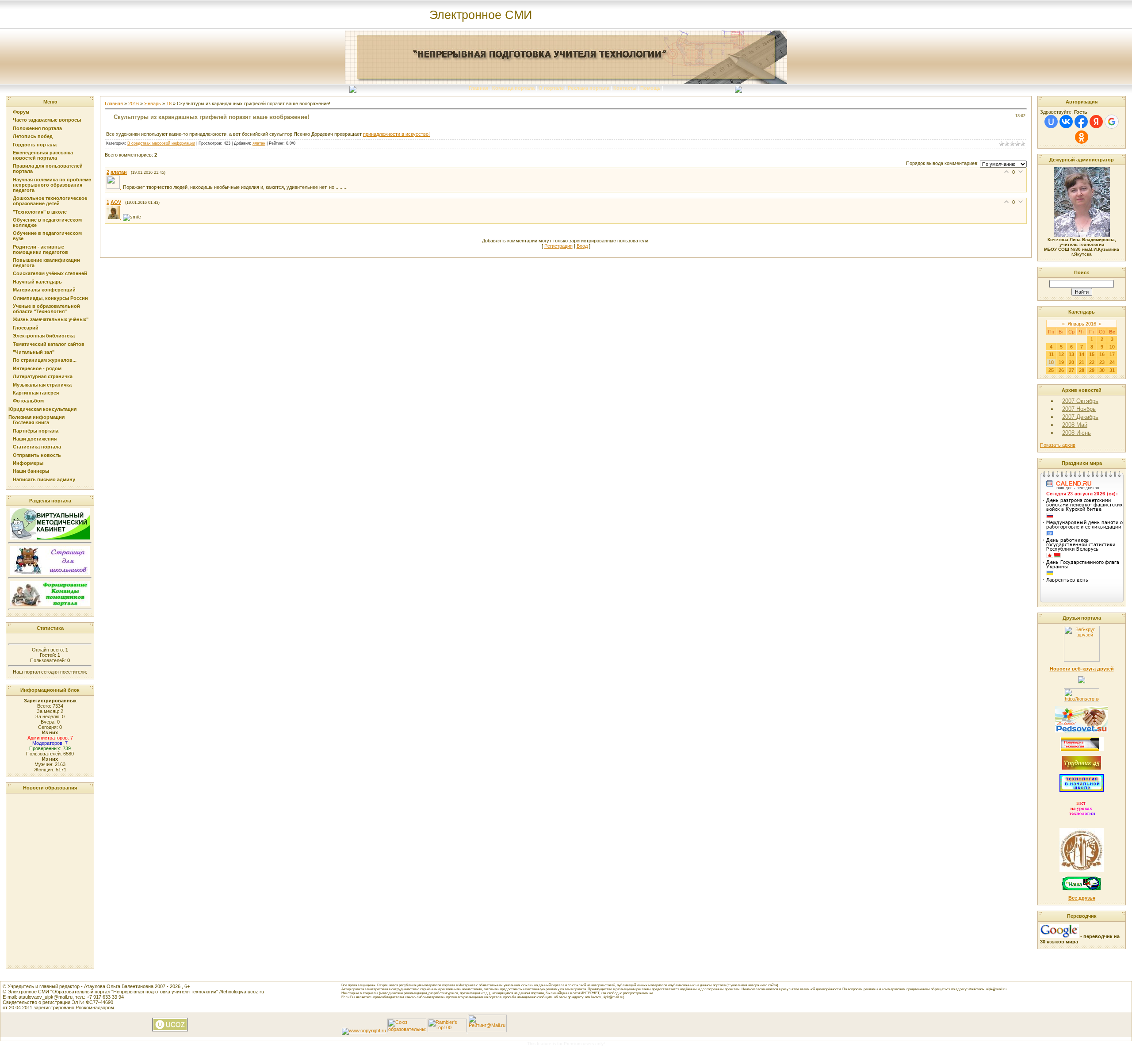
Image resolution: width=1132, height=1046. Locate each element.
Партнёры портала (35, 430)
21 (1081, 362)
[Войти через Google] (1112, 122)
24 (1112, 362)
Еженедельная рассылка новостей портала (43, 155)
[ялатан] (115, 187)
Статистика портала (37, 446)
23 (1102, 362)
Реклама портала (588, 88)
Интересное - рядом (37, 368)
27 (1071, 370)
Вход (582, 246)
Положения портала (37, 128)
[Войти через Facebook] (1081, 121)
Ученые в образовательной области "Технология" (46, 308)
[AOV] (115, 217)
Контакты (624, 88)
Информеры (28, 463)
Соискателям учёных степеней (50, 273)
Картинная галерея (36, 392)
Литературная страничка (43, 376)
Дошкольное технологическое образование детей (50, 200)
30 (1102, 370)
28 (1081, 370)
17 (1112, 354)
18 (169, 103)
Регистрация (558, 246)
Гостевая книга (31, 422)
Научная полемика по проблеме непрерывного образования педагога (52, 185)
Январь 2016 (1081, 323)
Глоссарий (25, 327)
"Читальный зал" (33, 352)
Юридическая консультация (42, 409)
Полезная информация (36, 417)
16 (1102, 354)
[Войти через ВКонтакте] (1066, 121)
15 (1091, 354)
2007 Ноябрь (1079, 409)
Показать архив (1057, 445)
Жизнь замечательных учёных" (50, 319)
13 (1071, 354)
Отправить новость (37, 455)
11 (1051, 354)
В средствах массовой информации (161, 143)
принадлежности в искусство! (396, 134)
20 (1071, 362)
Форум (21, 112)
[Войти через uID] (1051, 121)
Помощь (650, 88)
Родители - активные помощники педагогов (40, 249)
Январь (152, 103)
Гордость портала (35, 144)
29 (1091, 370)
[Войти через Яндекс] (1096, 121)
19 (1061, 362)
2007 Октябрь (1080, 401)
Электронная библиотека (44, 335)
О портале (551, 88)
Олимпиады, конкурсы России (50, 298)
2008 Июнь (1076, 432)
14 (1081, 354)
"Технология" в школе (40, 212)
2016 (133, 103)
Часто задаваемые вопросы (47, 120)
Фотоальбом (28, 400)
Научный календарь (37, 281)
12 (1061, 354)
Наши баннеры (31, 471)
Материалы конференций (44, 289)
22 (1091, 362)
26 (1061, 370)
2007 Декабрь (1080, 417)
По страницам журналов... (44, 360)
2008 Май (1074, 424)
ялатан (258, 143)
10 (1112, 346)
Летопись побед (33, 136)
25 (1051, 370)
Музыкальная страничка (42, 384)
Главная (478, 88)
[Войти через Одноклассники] (1081, 137)
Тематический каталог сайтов (48, 344)
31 (1112, 370)
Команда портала (513, 88)
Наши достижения (35, 438)
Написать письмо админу (44, 479)
